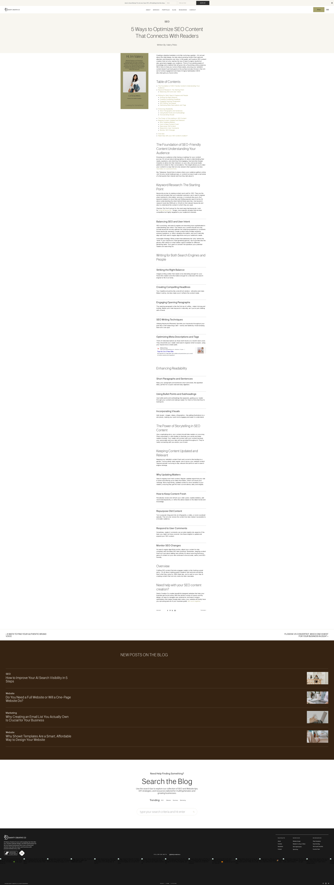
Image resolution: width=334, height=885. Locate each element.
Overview (161, 134)
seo (132, 98)
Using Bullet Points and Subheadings (172, 113)
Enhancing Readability (165, 109)
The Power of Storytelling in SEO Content (172, 118)
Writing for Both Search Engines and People (173, 95)
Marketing (11, 712)
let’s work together (194, 601)
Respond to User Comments (169, 128)
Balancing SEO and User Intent (170, 92)
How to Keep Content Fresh (169, 124)
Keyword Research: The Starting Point (171, 90)
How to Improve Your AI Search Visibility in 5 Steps (36, 679)
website (135, 98)
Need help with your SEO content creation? (173, 136)
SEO (167, 21)
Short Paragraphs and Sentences (171, 111)
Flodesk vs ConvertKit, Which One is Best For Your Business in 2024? (306, 635)
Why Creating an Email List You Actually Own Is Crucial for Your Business (37, 718)
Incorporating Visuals (167, 115)
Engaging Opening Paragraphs (170, 101)
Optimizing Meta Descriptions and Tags (173, 105)
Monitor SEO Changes (167, 130)
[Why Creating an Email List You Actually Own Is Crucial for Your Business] (317, 717)
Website (10, 693)
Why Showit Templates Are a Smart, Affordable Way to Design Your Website (38, 738)
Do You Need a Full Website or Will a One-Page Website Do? (38, 699)
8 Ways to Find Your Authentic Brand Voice (26, 635)
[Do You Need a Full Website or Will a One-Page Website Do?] (317, 697)
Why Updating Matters (167, 122)
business (129, 98)
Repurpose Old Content (168, 126)
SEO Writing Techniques (168, 103)
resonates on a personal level (166, 169)
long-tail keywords (165, 210)
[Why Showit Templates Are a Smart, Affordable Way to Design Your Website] (317, 736)
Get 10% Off (202, 2)
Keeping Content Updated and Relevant (171, 120)
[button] (167, 3)
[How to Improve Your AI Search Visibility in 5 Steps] (317, 678)
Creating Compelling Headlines (170, 99)
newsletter (139, 98)
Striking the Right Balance (168, 97)
